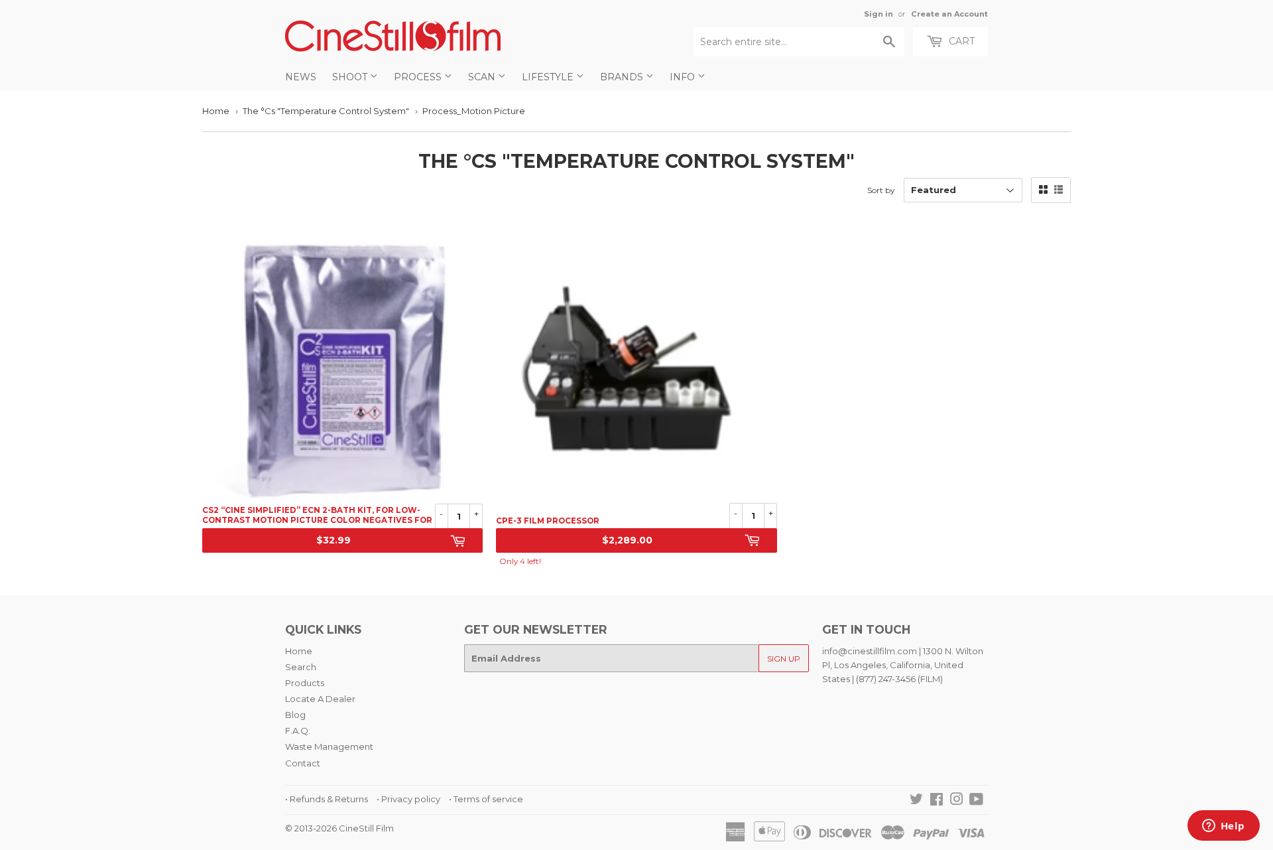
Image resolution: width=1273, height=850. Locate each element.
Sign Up (783, 659)
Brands (623, 77)
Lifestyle (549, 77)
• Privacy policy (408, 799)
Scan (483, 77)
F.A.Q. (297, 730)
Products (304, 682)
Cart (960, 41)
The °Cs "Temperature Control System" (326, 111)
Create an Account (949, 14)
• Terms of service (486, 799)
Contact (302, 763)
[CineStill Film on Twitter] (916, 801)
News (300, 77)
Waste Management (329, 746)
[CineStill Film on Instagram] (956, 801)
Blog (295, 714)
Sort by (881, 190)
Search (300, 667)
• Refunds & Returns (326, 799)
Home (215, 111)
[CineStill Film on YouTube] (976, 801)
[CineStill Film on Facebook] (936, 801)
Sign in (878, 14)
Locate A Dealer (320, 698)
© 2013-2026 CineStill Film (339, 828)
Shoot (351, 77)
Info (683, 77)
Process (419, 77)
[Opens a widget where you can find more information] (1223, 826)
